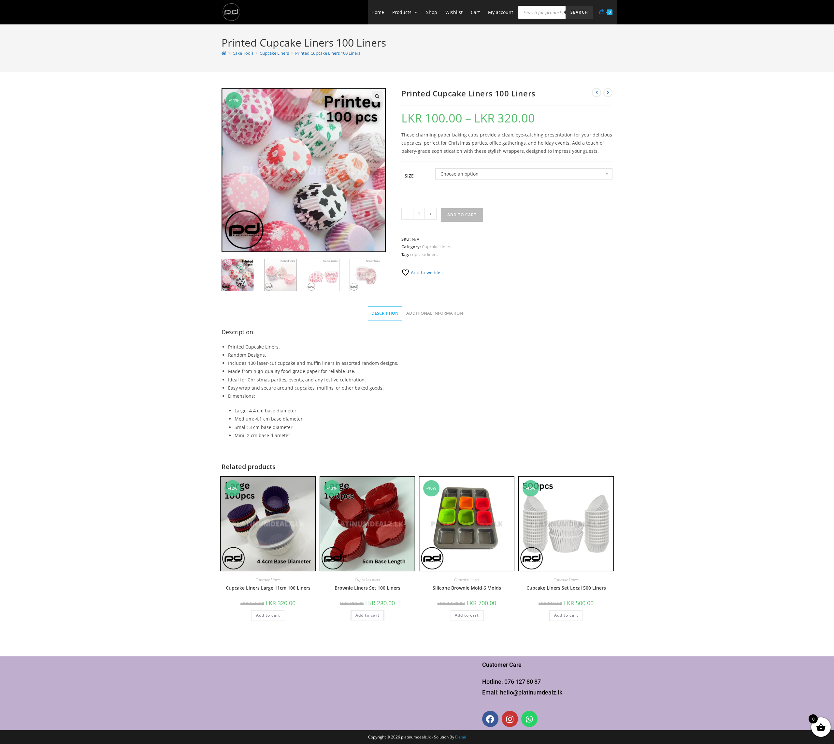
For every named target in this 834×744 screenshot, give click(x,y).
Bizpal (460, 737)
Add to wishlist (426, 272)
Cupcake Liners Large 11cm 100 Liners (268, 588)
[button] (377, 96)
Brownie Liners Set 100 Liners (367, 588)
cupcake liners (424, 254)
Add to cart (462, 215)
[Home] (224, 53)
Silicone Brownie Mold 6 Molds (467, 588)
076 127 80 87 (522, 681)
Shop (431, 12)
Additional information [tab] (434, 313)
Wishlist (454, 12)
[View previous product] (596, 92)
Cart (475, 12)
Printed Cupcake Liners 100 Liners (327, 53)
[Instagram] (510, 719)
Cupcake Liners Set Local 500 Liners (566, 588)
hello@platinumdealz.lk (531, 692)
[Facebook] (490, 719)
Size (409, 176)
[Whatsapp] (529, 719)
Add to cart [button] (268, 615)
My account (500, 12)
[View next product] (607, 92)
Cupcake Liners (436, 247)
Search (579, 12)
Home (377, 12)
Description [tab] (384, 313)
